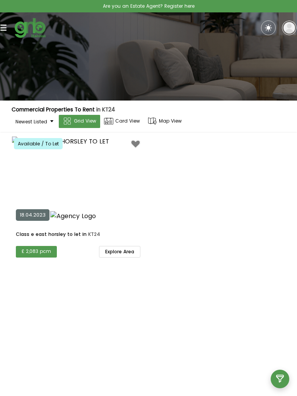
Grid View (85, 121)
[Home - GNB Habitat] (30, 28)
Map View (170, 121)
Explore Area (119, 251)
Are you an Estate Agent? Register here (149, 6)
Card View (127, 121)
